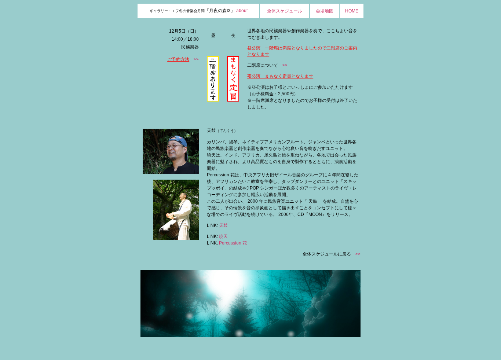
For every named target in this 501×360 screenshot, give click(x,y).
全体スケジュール (284, 11)
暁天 (223, 236)
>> (196, 59)
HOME (351, 11)
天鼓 (223, 225)
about (242, 10)
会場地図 (324, 11)
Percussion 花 (233, 243)
